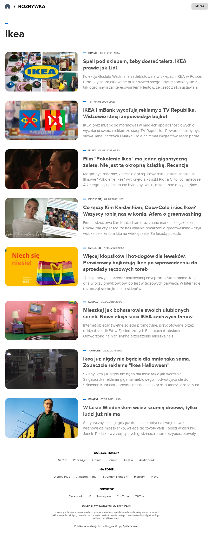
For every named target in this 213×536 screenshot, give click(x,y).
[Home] (29, 6)
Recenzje (79, 460)
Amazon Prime (86, 476)
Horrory (139, 476)
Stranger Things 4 (115, 476)
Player (155, 476)
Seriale (112, 460)
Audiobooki (147, 460)
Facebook (76, 496)
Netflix (62, 460)
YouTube (123, 496)
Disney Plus (62, 476)
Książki (128, 460)
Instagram (104, 496)
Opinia (96, 460)
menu (199, 6)
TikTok (139, 496)
